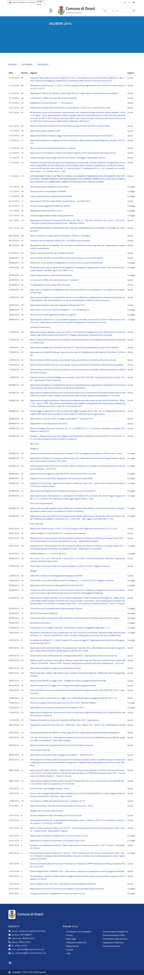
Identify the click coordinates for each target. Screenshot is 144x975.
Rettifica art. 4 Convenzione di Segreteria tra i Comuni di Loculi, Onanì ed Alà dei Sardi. (66, 262)
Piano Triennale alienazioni (41, 503)
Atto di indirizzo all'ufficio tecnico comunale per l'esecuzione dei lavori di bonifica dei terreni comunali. (73, 359)
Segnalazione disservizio (113, 942)
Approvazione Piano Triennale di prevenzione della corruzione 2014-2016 (61, 805)
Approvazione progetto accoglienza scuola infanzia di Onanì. (55, 668)
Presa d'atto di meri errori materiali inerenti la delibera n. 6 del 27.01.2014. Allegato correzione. (70, 566)
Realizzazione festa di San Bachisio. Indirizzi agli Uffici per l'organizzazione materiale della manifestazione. (75, 732)
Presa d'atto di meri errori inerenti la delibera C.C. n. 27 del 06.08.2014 (60, 309)
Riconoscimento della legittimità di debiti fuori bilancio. (53, 314)
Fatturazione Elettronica (76, 942)
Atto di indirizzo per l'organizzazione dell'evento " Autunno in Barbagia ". (60, 235)
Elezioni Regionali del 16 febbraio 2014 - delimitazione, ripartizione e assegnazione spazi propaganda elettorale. (77, 871)
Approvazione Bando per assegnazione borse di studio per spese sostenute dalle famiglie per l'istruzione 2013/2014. (77, 142)
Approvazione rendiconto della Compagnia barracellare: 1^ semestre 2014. (61, 418)
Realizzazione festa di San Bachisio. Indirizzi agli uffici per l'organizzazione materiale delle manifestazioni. (74, 93)
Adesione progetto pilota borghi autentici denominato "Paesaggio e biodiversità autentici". (68, 157)
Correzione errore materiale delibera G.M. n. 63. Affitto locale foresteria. (60, 240)
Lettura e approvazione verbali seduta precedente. (51, 196)
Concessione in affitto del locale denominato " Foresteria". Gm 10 (57, 800)
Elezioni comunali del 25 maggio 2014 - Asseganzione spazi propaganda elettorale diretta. (68, 680)
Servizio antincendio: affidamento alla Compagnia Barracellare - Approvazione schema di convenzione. (73, 655)
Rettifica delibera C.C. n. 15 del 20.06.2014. (48, 553)
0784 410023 (25, 942)
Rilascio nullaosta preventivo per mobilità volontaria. (52, 253)
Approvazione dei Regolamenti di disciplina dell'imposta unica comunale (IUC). (63, 490)
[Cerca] (134, 10)
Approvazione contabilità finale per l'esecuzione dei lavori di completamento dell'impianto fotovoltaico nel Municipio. (78, 354)
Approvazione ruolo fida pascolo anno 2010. (49, 423)
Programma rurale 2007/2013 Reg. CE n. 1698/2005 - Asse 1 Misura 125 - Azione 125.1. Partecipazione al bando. (78, 726)
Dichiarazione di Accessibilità (78, 931)
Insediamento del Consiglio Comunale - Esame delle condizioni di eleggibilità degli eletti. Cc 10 (70, 627)
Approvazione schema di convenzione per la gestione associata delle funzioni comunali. (67, 888)
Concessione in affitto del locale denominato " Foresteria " (54, 279)
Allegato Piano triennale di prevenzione (46, 810)
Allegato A (34, 448)
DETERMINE (27, 64)
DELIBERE (12, 64)
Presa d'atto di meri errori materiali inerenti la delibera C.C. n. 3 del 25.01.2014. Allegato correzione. (72, 580)
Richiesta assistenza (111, 946)
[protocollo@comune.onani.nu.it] (134, 2)
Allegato (33, 570)
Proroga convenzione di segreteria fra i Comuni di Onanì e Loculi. (57, 893)
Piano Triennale (36, 523)
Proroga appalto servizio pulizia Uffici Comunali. (50, 284)
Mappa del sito (72, 946)
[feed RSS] (10, 962)
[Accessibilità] (124, 2)
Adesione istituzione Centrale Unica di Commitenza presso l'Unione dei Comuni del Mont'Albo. (70, 125)
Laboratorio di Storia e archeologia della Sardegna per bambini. (56, 575)
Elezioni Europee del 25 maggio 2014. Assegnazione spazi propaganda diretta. (63, 685)
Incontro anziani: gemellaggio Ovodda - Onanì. (49, 788)
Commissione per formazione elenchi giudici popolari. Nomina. (56, 608)
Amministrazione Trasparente (115, 931)
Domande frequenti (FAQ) (114, 935)
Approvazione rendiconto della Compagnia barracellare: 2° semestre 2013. (61, 754)
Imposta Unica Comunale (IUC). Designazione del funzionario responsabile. (61, 478)
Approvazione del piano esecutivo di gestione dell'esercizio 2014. (57, 305)
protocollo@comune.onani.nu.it (30, 949)
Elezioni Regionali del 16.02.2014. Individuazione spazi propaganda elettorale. (63, 883)
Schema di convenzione (40, 327)
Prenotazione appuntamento (115, 938)
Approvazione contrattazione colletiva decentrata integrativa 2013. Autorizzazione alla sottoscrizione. (73, 152)
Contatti (69, 949)
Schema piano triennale (40, 749)
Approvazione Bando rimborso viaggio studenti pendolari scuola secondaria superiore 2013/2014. (71, 135)
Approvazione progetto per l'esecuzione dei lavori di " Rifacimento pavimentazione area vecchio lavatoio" (74, 347)
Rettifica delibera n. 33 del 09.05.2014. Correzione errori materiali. (58, 533)
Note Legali (71, 938)
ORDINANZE (42, 64)
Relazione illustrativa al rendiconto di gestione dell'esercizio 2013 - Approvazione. (64, 720)
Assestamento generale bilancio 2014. (46, 210)
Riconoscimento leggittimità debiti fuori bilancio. (50, 205)
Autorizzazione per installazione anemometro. (49, 186)
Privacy (69, 935)
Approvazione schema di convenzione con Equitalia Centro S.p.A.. (57, 840)
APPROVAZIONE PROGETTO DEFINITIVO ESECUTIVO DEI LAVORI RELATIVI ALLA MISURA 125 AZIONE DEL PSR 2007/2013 (77, 229)
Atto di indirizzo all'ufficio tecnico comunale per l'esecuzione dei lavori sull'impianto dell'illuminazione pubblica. (77, 364)
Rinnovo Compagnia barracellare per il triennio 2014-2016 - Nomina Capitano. (63, 702)
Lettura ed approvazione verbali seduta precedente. (52, 215)
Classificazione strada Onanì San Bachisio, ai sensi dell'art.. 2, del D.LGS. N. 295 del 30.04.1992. (70, 107)
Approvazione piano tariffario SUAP (45, 130)
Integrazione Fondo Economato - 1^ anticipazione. (51, 102)
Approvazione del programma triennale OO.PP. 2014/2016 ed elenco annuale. (63, 473)
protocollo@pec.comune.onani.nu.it (31, 952)
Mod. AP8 (34, 443)
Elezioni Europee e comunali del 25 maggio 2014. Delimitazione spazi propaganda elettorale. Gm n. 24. (73, 698)
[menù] (50, 11)
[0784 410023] (129, 2)
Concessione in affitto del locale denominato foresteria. (53, 97)
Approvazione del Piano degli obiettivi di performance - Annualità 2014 (60, 201)
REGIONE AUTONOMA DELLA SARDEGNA (23, 2)
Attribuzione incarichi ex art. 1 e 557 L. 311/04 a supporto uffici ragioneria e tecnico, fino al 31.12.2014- (74, 528)
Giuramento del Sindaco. (40, 622)
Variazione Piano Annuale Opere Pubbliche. (48, 191)
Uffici (68, 953)
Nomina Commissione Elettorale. (44, 613)
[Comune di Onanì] (61, 10)
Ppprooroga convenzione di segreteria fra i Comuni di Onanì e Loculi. (59, 835)
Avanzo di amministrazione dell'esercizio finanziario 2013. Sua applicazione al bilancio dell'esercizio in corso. (76, 453)
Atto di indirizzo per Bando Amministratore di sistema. (53, 148)
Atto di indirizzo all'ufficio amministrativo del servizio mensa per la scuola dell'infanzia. (66, 257)
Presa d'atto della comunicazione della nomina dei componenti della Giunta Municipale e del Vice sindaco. (75, 618)
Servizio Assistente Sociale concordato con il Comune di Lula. (56, 815)
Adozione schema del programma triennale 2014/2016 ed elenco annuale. (61, 745)
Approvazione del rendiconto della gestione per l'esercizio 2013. (57, 585)
